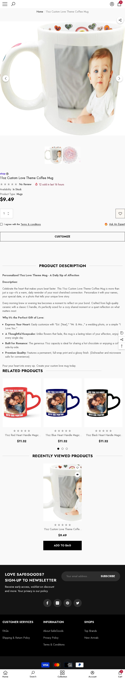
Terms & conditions (31, 224)
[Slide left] (5, 78)
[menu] (4, 4)
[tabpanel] (21, 410)
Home (39, 12)
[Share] (120, 20)
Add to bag (62, 545)
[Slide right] (119, 78)
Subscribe (108, 576)
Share (120, 20)
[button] (13, 4)
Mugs (20, 194)
